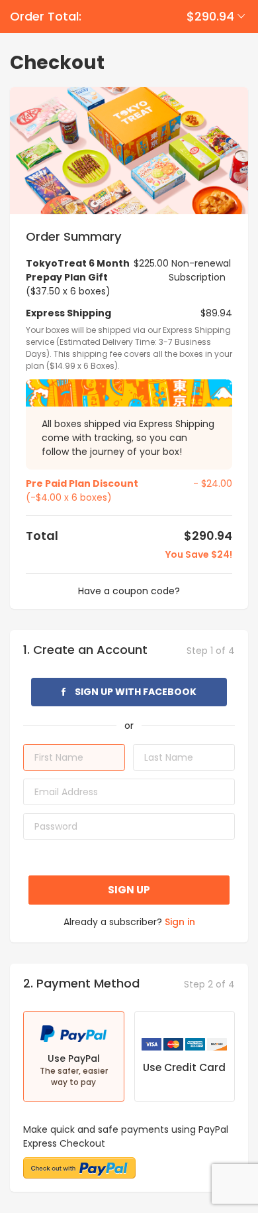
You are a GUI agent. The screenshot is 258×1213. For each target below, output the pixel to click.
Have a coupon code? (129, 591)
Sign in (180, 921)
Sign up (129, 890)
